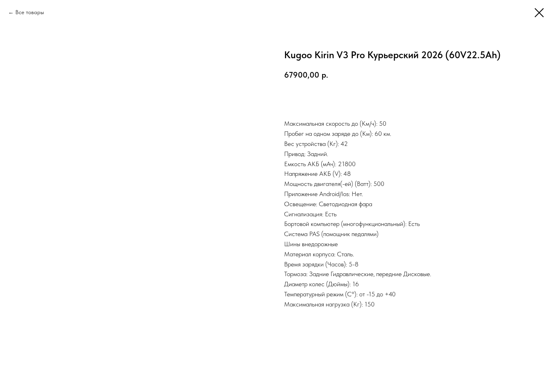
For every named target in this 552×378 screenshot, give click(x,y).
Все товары (29, 12)
